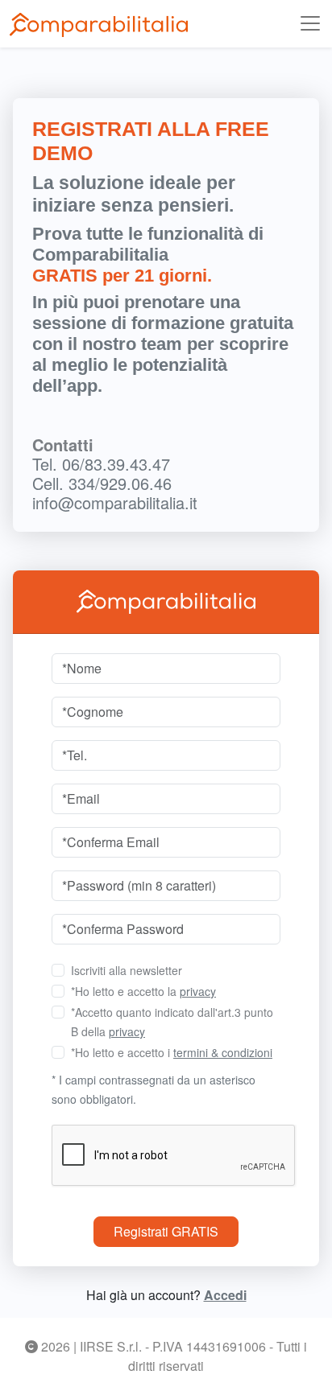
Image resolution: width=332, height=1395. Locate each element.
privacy (198, 991)
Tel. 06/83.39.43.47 (101, 463)
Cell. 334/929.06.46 (102, 483)
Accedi (225, 1295)
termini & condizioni (222, 1052)
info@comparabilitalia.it (114, 502)
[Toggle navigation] (310, 23)
